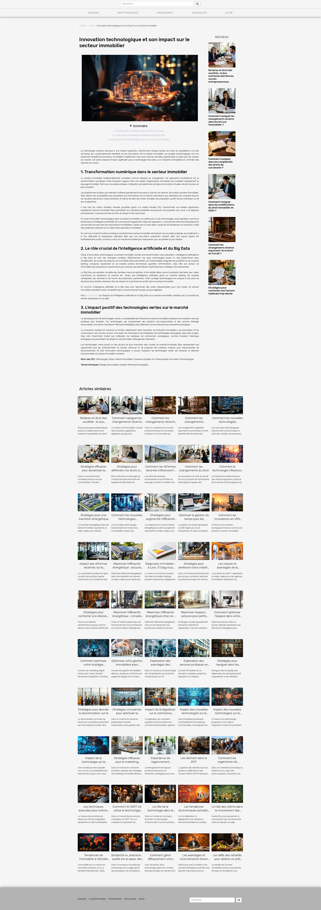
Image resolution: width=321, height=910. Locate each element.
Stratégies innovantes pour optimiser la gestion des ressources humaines (127, 715)
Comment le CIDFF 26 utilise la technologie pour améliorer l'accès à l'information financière (127, 812)
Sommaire (140, 126)
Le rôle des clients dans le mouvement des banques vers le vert (227, 810)
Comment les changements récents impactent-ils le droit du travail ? (221, 249)
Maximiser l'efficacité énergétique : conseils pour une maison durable (126, 617)
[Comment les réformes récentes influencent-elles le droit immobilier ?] (160, 453)
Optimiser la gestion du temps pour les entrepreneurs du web (194, 518)
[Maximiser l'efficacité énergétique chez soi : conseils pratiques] (160, 599)
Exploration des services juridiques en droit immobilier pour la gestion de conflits (194, 666)
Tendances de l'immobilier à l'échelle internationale (93, 858)
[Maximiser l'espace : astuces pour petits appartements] (194, 599)
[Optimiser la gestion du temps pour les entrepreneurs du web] (194, 502)
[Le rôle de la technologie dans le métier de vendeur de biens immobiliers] (160, 793)
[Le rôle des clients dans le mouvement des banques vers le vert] (227, 793)
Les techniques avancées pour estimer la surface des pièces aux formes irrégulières (93, 812)
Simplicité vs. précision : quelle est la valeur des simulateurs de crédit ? (127, 858)
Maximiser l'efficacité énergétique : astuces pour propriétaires (127, 567)
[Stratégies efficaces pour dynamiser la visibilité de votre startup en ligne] (93, 453)
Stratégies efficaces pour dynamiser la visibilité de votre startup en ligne (93, 472)
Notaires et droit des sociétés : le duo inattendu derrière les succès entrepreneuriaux (221, 76)
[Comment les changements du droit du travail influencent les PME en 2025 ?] (194, 453)
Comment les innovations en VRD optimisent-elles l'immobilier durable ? (227, 520)
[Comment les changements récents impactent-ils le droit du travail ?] (221, 229)
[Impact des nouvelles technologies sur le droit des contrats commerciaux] (194, 696)
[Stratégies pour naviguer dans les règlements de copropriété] (227, 648)
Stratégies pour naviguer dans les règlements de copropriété (227, 666)
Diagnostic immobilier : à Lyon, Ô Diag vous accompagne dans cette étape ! (160, 569)
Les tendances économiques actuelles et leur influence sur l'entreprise (194, 812)
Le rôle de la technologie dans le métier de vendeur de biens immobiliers (160, 812)
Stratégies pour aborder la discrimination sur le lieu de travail (93, 713)
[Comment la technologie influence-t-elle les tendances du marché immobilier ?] (227, 453)
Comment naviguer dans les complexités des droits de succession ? (220, 163)
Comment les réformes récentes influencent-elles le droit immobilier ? (160, 472)
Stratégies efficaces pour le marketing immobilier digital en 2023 (127, 763)
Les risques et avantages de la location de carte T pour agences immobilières (227, 569)
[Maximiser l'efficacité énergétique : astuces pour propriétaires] (127, 551)
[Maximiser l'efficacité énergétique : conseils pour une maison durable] (127, 599)
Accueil (82, 25)
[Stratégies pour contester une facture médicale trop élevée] (221, 272)
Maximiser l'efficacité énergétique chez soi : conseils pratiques (160, 616)
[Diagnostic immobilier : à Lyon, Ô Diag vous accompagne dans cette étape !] (160, 551)
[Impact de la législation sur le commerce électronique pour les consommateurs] (160, 696)
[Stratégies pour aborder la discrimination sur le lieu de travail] (93, 696)
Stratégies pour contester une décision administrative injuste (93, 616)
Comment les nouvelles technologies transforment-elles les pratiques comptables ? (126, 520)
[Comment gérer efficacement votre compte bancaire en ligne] (160, 842)
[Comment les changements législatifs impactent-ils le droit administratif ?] (194, 405)
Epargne (93, 12)
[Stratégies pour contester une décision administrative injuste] (93, 599)
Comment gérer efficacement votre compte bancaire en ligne (160, 860)
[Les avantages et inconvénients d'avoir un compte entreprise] (194, 842)
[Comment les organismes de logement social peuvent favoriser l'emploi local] (227, 745)
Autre (229, 12)
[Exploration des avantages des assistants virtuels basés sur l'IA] (160, 648)
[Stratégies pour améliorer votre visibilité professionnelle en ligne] (194, 551)
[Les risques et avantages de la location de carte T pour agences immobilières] (227, 551)
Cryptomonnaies (127, 12)
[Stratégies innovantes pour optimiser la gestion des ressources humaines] (127, 696)
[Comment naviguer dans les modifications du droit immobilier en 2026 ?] (221, 186)
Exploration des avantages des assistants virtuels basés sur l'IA (160, 666)
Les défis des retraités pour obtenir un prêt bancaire (227, 858)
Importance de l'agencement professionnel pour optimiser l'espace (160, 763)
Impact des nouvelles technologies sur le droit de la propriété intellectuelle (227, 715)
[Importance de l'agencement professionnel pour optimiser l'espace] (160, 745)
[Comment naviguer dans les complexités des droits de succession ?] (221, 143)
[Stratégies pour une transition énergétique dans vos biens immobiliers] (93, 502)
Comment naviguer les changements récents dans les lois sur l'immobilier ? (221, 120)
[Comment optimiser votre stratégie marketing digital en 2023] (93, 648)
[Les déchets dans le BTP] (194, 745)
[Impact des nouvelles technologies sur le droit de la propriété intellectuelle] (227, 696)
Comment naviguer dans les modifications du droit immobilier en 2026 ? (221, 206)
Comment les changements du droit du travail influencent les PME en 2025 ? (194, 472)
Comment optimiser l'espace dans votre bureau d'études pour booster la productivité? (227, 617)
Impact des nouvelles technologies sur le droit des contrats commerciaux (194, 715)
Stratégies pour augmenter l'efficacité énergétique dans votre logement (160, 520)
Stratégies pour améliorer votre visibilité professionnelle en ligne (193, 569)
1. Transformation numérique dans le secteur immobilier (138, 131)
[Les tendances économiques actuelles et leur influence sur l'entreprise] (194, 793)
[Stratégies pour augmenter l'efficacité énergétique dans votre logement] (160, 502)
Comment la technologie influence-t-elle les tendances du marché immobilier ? (227, 472)
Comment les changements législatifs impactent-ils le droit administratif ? (193, 423)
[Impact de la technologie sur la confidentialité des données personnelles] (93, 745)
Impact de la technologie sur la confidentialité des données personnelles (93, 763)
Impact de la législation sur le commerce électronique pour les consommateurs (160, 715)
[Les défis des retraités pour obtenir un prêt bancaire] (227, 842)
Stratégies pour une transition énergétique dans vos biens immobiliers (93, 520)
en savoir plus (92, 295)
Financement (165, 12)
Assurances (199, 12)
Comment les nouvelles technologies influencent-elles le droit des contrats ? (227, 423)
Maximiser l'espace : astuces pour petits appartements (194, 616)
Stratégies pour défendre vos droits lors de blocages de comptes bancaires (127, 472)
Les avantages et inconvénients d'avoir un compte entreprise (194, 858)
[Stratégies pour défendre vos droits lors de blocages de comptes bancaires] (127, 453)
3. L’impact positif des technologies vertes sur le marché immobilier (139, 139)
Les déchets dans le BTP (194, 760)
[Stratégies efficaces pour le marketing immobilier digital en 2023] (127, 745)
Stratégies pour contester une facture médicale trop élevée (221, 290)
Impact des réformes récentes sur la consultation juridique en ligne (93, 569)
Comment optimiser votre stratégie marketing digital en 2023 (93, 666)
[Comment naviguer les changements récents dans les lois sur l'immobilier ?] (221, 100)
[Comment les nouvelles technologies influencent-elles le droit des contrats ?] (227, 405)
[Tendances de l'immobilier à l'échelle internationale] (93, 842)
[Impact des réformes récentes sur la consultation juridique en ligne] (93, 551)
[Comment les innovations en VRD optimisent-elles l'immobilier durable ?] (227, 502)
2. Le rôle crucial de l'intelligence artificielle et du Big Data (138, 135)
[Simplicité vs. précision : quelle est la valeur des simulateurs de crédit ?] (127, 842)
